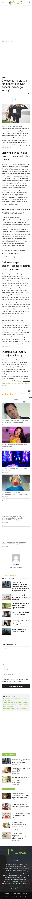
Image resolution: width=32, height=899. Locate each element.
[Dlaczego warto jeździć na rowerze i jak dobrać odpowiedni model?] (6, 606)
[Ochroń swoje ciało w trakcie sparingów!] (6, 631)
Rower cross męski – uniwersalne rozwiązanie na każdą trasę (21, 597)
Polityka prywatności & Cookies (19, 893)
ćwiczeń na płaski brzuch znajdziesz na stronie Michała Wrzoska (16, 383)
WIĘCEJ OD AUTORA (8, 578)
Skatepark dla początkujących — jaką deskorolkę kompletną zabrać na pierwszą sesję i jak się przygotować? (20, 586)
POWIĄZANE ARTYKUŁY (9, 576)
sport (12, 41)
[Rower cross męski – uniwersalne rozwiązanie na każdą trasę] (6, 597)
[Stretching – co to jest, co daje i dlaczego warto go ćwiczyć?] (6, 623)
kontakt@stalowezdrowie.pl (16, 889)
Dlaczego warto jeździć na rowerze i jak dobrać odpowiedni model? (20, 606)
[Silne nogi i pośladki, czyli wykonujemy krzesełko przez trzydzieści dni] (6, 806)
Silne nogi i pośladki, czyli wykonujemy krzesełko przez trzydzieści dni (20, 806)
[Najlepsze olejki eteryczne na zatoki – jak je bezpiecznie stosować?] (6, 770)
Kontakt (7, 893)
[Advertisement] (16, 23)
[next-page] (17, 638)
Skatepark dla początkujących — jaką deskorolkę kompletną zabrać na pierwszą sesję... (21, 760)
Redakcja (16, 565)
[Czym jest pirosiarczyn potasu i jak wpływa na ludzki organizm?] (6, 816)
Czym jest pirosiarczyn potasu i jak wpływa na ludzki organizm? (21, 815)
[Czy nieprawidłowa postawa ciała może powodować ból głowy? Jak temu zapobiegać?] (6, 779)
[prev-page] (14, 638)
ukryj (12, 696)
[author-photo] (16, 562)
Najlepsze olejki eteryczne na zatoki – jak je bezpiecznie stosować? (21, 769)
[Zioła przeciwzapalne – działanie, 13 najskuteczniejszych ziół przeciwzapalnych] (6, 835)
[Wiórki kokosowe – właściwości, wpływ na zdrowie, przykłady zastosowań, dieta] (6, 825)
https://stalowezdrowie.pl (16, 567)
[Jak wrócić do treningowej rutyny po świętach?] (6, 614)
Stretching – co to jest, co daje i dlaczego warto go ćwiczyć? (20, 623)
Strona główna (5, 41)
